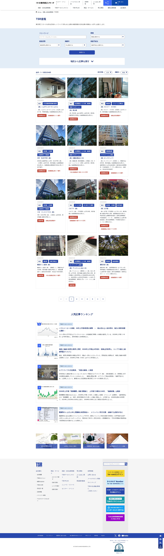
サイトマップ (92, 482)
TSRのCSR (40, 485)
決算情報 (39, 492)
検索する (82, 52)
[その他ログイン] (115, 491)
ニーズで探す (55, 486)
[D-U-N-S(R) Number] (115, 482)
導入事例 (100, 8)
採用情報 (90, 471)
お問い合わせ (92, 475)
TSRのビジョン (41, 478)
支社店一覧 (40, 488)
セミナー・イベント (68, 488)
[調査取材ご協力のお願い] (94, 441)
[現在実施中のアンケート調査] (117, 441)
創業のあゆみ (40, 481)
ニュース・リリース (68, 485)
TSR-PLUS (76, 8)
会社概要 (39, 474)
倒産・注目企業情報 (44, 8)
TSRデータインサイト (61, 8)
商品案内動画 (81, 481)
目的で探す (55, 482)
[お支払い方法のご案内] (70, 441)
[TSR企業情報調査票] (115, 517)
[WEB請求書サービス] (46, 441)
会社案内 (123, 8)
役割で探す (55, 489)
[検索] (126, 463)
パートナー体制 (41, 495)
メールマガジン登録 (94, 478)
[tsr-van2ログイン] (115, 473)
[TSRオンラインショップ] (115, 500)
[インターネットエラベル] (115, 509)
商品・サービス (88, 8)
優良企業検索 (112, 8)
